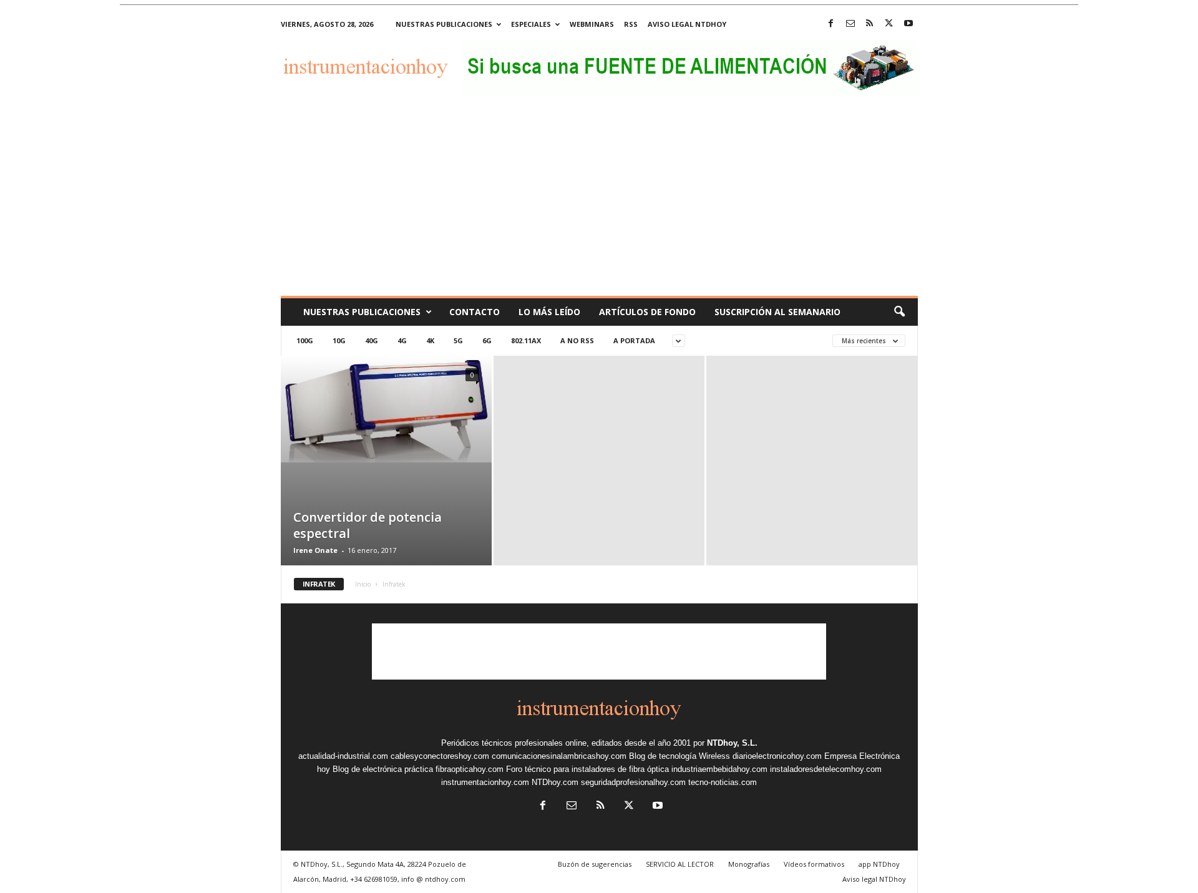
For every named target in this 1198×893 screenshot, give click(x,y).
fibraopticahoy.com (470, 769)
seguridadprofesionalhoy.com (633, 782)
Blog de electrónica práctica (383, 769)
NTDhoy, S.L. (732, 743)
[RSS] (869, 24)
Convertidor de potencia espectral (367, 525)
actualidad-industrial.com (343, 756)
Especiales (531, 24)
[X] (889, 24)
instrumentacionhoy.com (485, 782)
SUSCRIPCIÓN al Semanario (777, 312)
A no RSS (577, 340)
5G (458, 340)
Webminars (592, 24)
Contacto (474, 312)
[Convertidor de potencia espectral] (386, 409)
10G (339, 340)
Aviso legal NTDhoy (687, 24)
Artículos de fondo (647, 312)
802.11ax (526, 340)
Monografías (748, 864)
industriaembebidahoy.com (719, 769)
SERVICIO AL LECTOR (680, 864)
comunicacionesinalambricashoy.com (559, 756)
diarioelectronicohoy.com (777, 756)
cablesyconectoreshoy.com (440, 756)
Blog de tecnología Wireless (679, 756)
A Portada (634, 340)
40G (371, 340)
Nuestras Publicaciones (362, 312)
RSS (631, 24)
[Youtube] (908, 24)
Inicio (363, 584)
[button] (899, 312)
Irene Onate (315, 550)
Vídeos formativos (814, 864)
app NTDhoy (879, 864)
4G (402, 340)
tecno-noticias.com (722, 782)
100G (304, 340)
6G (487, 340)
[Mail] (850, 24)
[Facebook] (831, 24)
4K (430, 340)
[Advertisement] (599, 202)
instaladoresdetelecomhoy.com (826, 769)
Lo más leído (549, 312)
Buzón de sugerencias (594, 864)
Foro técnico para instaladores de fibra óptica (587, 769)
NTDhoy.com (555, 782)
